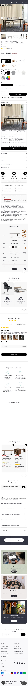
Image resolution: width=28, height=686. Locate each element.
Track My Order (17, 643)
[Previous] (2, 18)
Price (2, 51)
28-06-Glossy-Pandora (3, 78)
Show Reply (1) (5, 346)
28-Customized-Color (8, 78)
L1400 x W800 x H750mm (7, 85)
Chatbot (16, 499)
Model (2, 58)
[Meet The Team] (14, 582)
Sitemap (10, 683)
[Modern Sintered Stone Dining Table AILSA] (14, 234)
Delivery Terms (16, 646)
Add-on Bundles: (7, 199)
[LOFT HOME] (14, 2)
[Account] (22, 2)
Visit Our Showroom (4, 653)
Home (2, 41)
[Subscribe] (23, 634)
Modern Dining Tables (13, 41)
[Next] (26, 18)
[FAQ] (14, 558)
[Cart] (26, 2)
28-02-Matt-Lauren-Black (8, 73)
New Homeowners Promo (18, 653)
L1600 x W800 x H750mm (20, 85)
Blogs (2, 649)
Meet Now (14, 596)
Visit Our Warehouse (5, 654)
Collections (6, 41)
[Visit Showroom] (14, 607)
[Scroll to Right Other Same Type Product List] (25, 475)
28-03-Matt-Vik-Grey (13, 73)
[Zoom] (14, 17)
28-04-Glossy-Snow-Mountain (18, 73)
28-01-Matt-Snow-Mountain (3, 73)
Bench (12, 200)
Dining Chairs (6, 200)
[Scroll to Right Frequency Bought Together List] (25, 309)
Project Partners (4, 651)
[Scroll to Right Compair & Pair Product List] (23, 271)
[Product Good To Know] (14, 127)
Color (8, 69)
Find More (14, 571)
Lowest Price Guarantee (18, 651)
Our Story (3, 643)
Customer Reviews (4, 646)
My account (16, 654)
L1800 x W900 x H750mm (7, 88)
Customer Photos (4, 648)
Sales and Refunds (17, 648)
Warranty (15, 649)
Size (2, 82)
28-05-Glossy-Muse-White (23, 73)
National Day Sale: (7, 195)
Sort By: (16, 324)
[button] (6, 341)
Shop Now (15, 268)
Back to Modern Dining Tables (15, 540)
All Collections (3, 656)
